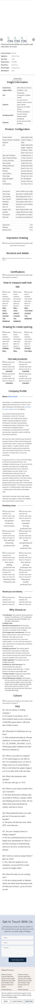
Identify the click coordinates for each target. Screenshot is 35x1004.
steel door (27, 407)
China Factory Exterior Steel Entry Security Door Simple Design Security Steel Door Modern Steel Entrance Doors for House (9, 990)
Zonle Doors (13, 396)
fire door (5, 409)
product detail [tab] (17, 78)
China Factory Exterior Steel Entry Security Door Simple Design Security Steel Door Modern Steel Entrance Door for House (25, 990)
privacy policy (12, 997)
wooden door (13, 409)
